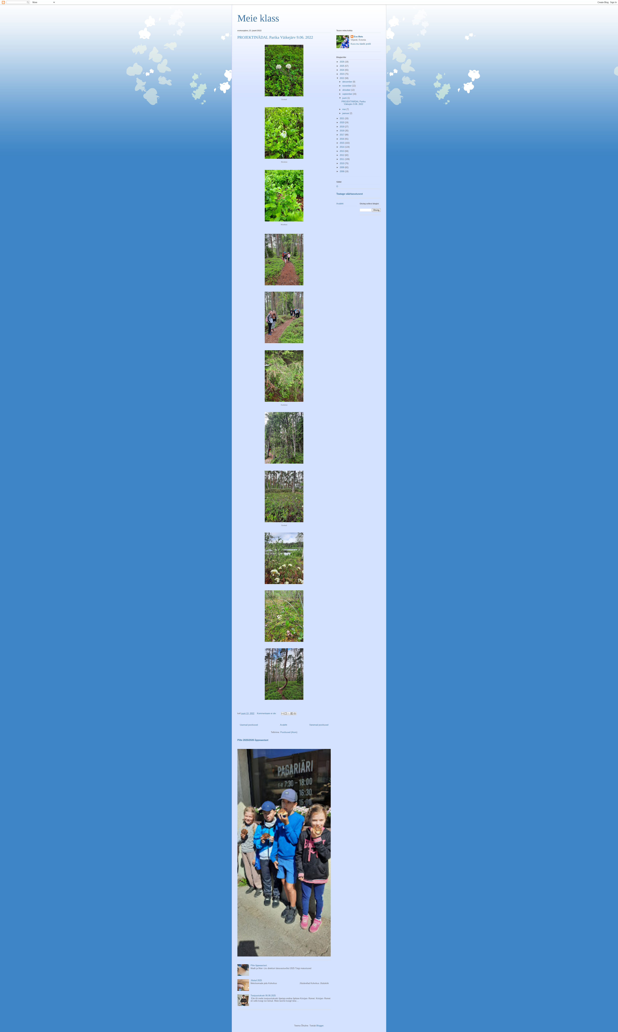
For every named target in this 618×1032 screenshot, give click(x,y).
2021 (342, 118)
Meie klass (258, 18)
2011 (342, 159)
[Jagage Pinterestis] (294, 713)
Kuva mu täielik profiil (361, 44)
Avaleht (283, 725)
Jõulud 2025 (256, 980)
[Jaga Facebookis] (291, 713)
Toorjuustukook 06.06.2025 (263, 995)
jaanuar (346, 113)
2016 (342, 139)
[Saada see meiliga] (282, 713)
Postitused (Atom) (288, 732)
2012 (342, 155)
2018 (342, 130)
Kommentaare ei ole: (267, 713)
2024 (342, 70)
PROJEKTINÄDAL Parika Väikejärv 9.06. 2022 (275, 37)
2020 (342, 122)
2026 (342, 62)
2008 (342, 171)
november (347, 86)
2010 (342, 163)
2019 (342, 126)
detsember (347, 82)
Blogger (319, 1025)
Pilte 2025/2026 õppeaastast (252, 740)
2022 (342, 78)
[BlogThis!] (285, 713)
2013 (342, 151)
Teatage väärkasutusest (349, 193)
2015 (342, 143)
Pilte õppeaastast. (259, 965)
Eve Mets (358, 36)
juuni (344, 98)
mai (344, 109)
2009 (342, 167)
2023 (342, 74)
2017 (342, 134)
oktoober (346, 90)
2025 (342, 66)
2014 (342, 147)
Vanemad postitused (318, 725)
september (347, 94)
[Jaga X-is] (288, 713)
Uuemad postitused (249, 725)
